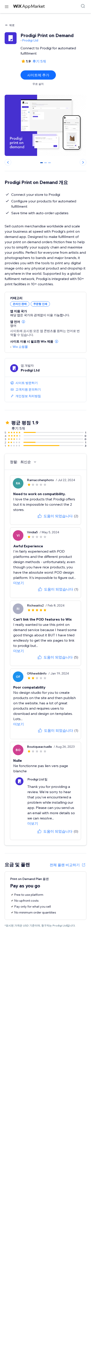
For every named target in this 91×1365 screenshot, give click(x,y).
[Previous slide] (8, 162)
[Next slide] (83, 162)
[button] (23, 322)
